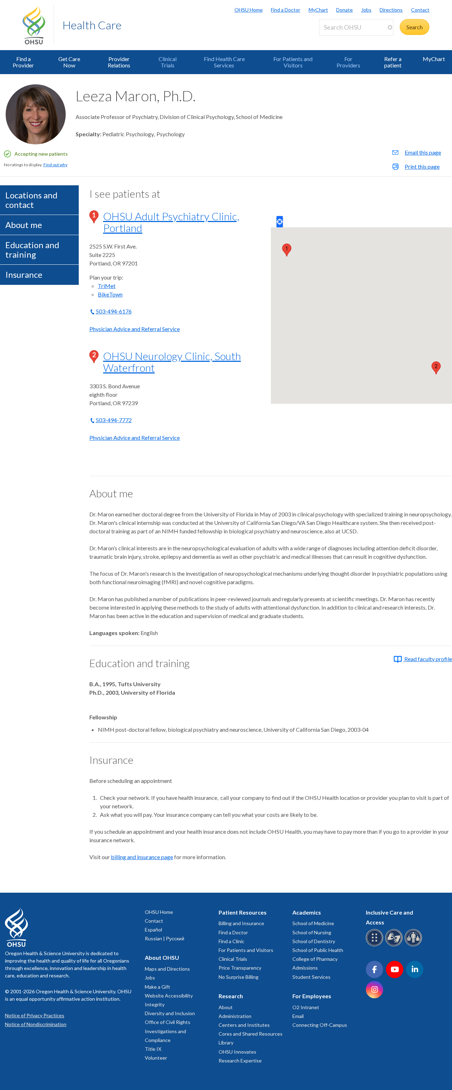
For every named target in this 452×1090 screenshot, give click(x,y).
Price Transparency (240, 968)
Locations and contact (31, 199)
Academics (306, 912)
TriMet (106, 285)
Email (298, 1016)
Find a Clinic (231, 941)
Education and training (32, 249)
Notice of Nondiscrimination (35, 1024)
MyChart (318, 10)
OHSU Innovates (237, 1052)
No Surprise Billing (238, 977)
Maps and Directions (167, 969)
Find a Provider (23, 61)
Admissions (305, 968)
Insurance (23, 274)
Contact (420, 10)
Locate (279, 221)
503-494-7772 (114, 420)
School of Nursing (311, 932)
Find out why (55, 164)
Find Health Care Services (224, 61)
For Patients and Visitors (293, 61)
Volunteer (156, 1058)
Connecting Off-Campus (319, 1025)
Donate (344, 10)
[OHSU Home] (38, 25)
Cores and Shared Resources (250, 1034)
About (226, 1007)
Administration (235, 1016)
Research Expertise (240, 1061)
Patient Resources (243, 912)
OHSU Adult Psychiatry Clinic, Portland (171, 222)
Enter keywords (341, 39)
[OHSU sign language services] (395, 945)
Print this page (422, 166)
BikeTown (110, 294)
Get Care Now (69, 61)
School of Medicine (313, 923)
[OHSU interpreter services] (414, 945)
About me (23, 225)
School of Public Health (317, 950)
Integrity (155, 1004)
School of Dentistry (313, 941)
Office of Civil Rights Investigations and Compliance (167, 1031)
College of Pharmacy (315, 959)
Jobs (366, 10)
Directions (391, 10)
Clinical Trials (168, 61)
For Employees (311, 996)
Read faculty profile (427, 658)
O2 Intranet (305, 1007)
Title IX (153, 1049)
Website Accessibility (169, 996)
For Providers (348, 61)
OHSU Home (248, 10)
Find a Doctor (285, 10)
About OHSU (162, 957)
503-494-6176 (114, 311)
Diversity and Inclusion (170, 1013)
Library (226, 1043)
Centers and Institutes (244, 1025)
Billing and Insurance (241, 923)
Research (231, 996)
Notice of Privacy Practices (34, 1015)
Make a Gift (157, 987)
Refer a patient (393, 61)
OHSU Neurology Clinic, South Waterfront (172, 361)
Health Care (92, 25)
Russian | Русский (164, 938)
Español (153, 930)
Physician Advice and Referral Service (134, 328)
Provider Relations (119, 61)
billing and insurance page (142, 857)
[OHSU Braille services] (375, 945)
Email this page (423, 152)
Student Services (311, 977)
